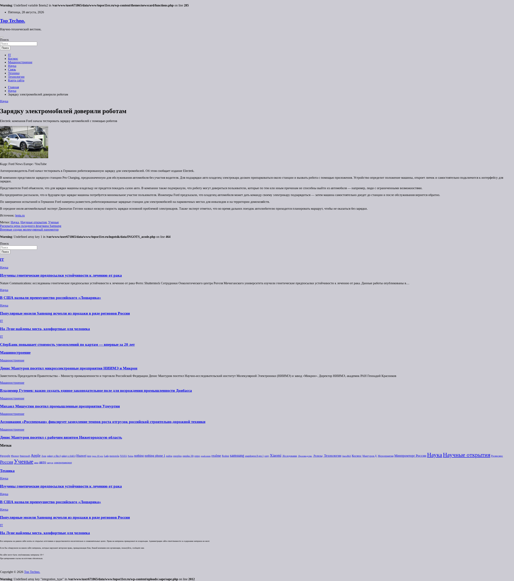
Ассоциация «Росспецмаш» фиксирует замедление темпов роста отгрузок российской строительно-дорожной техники (102, 422)
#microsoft (25, 456)
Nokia (130, 456)
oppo (197, 456)
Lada (106, 456)
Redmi (225, 456)
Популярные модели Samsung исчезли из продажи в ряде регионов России (65, 313)
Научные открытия (33, 222)
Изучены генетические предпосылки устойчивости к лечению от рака (61, 275)
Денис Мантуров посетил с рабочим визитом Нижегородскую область (61, 437)
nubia (169, 456)
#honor (15, 456)
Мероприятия (386, 455)
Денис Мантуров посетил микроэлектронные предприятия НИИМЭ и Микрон (68, 368)
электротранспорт (63, 462)
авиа (36, 463)
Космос (13, 58)
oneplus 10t (188, 456)
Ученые (53, 222)
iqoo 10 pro (97, 456)
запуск (50, 463)
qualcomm (206, 456)
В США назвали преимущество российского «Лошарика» (50, 298)
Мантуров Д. (369, 456)
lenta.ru (20, 215)
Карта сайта (16, 80)
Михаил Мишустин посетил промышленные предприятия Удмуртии (60, 406)
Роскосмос (497, 455)
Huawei (81, 455)
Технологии (16, 76)
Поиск (4, 39)
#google (5, 455)
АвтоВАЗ (346, 456)
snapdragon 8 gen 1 (254, 456)
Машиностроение (20, 62)
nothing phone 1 (155, 455)
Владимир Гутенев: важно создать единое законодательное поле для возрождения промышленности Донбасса (96, 390)
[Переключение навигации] (1, 37)
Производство (305, 456)
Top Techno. (12, 20)
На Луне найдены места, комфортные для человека (45, 329)
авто (42, 462)
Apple (36, 455)
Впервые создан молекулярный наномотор (29, 229)
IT (9, 55)
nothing (139, 456)
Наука (12, 66)
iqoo (89, 456)
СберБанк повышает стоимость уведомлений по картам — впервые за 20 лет (67, 344)
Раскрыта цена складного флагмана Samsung (30, 226)
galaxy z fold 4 (68, 456)
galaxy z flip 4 (54, 456)
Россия (6, 462)
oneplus (177, 455)
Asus (43, 456)
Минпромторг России (410, 456)
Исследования (289, 456)
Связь (12, 69)
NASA (123, 456)
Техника (13, 73)
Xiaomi (275, 455)
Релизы (317, 455)
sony (266, 456)
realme (216, 456)
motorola (114, 456)
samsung (237, 455)
